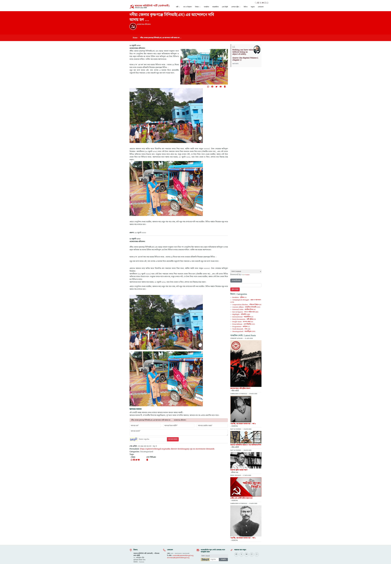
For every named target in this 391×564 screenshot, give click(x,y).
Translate (247, 275)
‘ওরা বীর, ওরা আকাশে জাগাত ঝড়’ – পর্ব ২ (242, 538)
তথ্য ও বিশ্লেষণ (187, 7)
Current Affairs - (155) (246, 307)
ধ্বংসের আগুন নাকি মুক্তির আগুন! (240, 388)
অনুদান (253, 7)
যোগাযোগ (261, 7)
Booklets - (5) (239, 297)
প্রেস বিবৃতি (225, 7)
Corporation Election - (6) (246, 304)
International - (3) (242, 317)
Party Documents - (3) (244, 319)
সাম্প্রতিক (206, 7)
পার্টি (177, 7)
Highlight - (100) (241, 314)
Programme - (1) (241, 326)
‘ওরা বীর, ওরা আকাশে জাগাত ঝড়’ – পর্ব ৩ (243, 423)
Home (135, 37)
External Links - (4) (243, 309)
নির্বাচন (197, 7)
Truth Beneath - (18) (241, 329)
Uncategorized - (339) (243, 331)
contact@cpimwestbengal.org (183, 555)
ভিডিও (246, 7)
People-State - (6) (242, 322)
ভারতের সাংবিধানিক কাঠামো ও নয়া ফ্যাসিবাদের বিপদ (245, 445)
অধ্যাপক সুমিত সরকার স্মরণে (238, 470)
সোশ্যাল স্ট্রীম (235, 7)
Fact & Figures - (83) (245, 312)
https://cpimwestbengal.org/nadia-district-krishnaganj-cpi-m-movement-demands (177, 448)
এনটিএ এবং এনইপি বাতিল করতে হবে (241, 498)
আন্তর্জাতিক (215, 7)
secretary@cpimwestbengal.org (178, 558)
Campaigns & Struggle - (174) (245, 301)
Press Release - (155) (243, 324)
